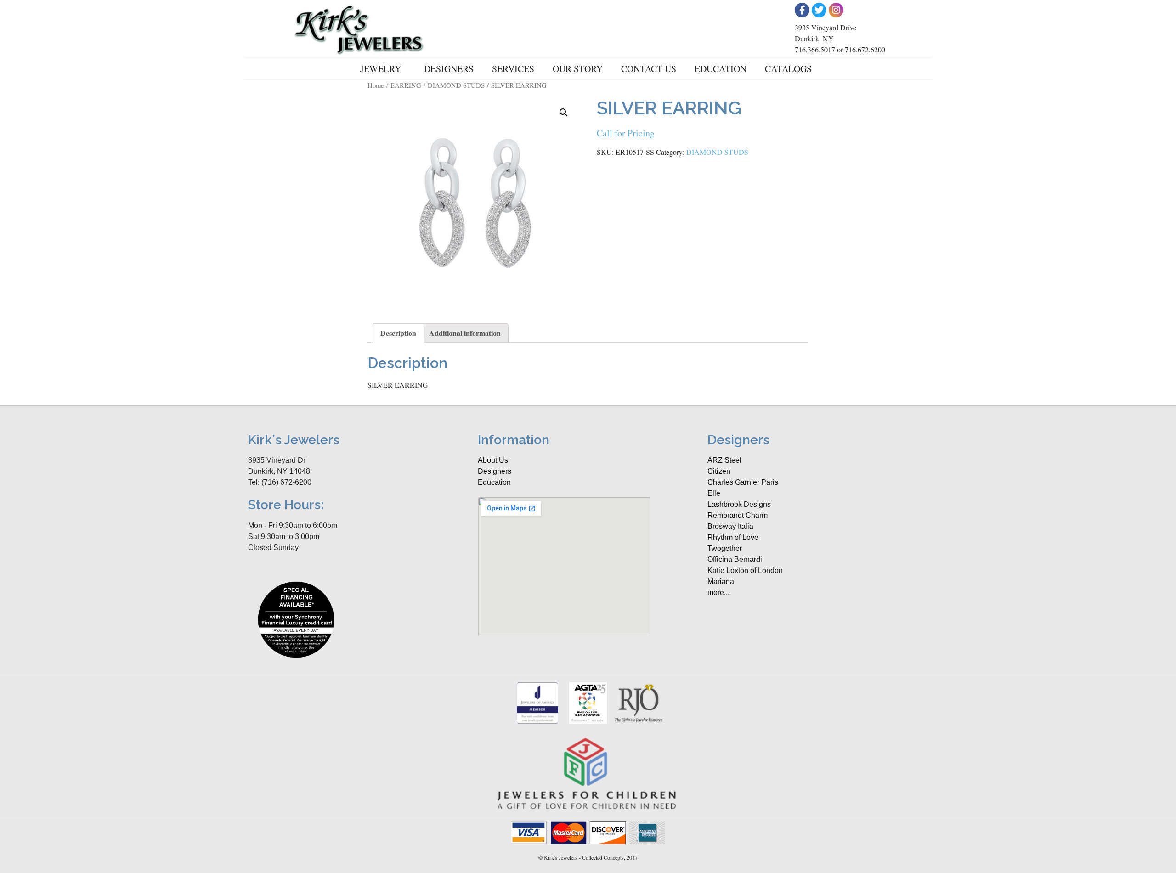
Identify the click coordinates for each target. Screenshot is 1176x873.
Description (398, 333)
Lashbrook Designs (739, 504)
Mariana (720, 581)
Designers (449, 68)
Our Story (578, 68)
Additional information (465, 333)
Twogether (724, 548)
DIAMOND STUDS (456, 85)
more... (718, 592)
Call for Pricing (626, 133)
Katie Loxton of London (745, 570)
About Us (493, 460)
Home (376, 85)
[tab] (398, 333)
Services (513, 68)
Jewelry (380, 68)
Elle (713, 493)
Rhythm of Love (732, 537)
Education (720, 68)
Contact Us (648, 68)
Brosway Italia (730, 526)
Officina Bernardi (734, 559)
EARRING (405, 85)
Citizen (718, 471)
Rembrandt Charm (737, 515)
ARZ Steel (724, 460)
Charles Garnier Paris (742, 482)
